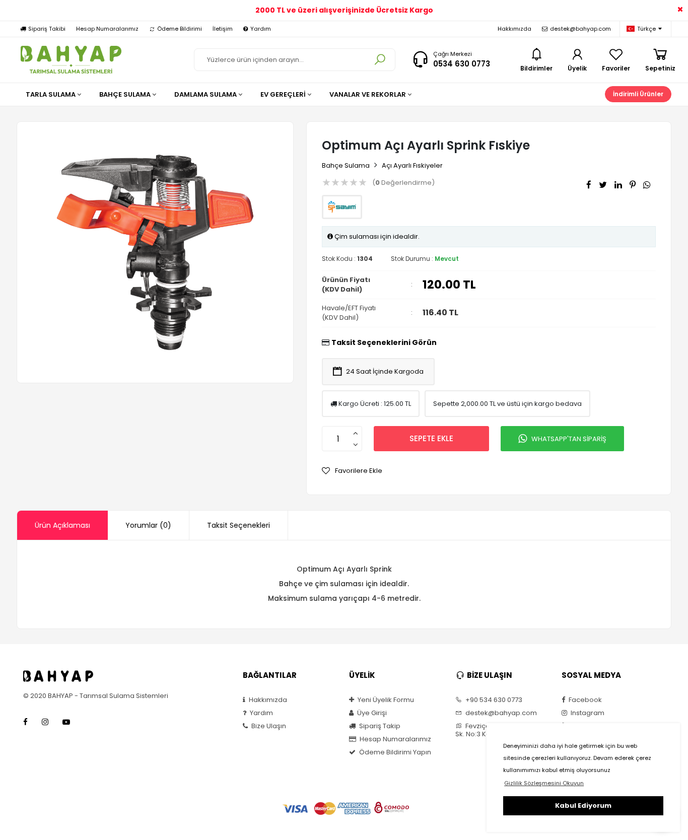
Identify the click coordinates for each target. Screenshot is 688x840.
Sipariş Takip (379, 726)
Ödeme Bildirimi (179, 29)
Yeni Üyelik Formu (385, 700)
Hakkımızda (514, 29)
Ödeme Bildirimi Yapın (394, 752)
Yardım (260, 29)
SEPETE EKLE (431, 438)
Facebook (584, 700)
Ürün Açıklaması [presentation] (62, 525)
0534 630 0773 (461, 63)
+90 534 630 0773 (493, 700)
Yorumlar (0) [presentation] (148, 525)
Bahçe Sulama (346, 165)
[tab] (62, 525)
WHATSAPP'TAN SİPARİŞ (568, 439)
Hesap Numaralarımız (107, 29)
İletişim (223, 29)
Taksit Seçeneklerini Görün (384, 342)
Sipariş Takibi (46, 29)
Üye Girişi (371, 713)
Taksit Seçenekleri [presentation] (238, 525)
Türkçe (646, 29)
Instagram (586, 713)
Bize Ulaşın (268, 726)
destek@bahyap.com (580, 29)
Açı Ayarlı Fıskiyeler (412, 165)
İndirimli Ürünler (638, 94)
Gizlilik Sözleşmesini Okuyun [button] (544, 783)
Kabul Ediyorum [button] (583, 805)
